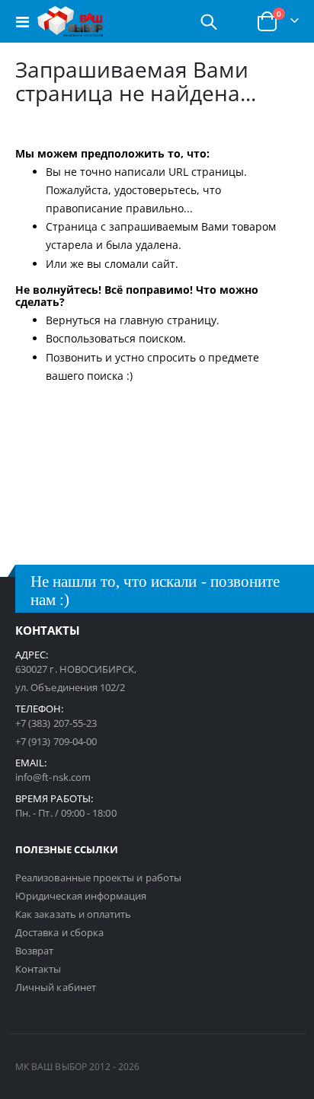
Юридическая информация (80, 896)
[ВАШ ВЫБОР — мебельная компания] (70, 21)
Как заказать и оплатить (73, 914)
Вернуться (73, 320)
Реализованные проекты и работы (98, 877)
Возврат (34, 950)
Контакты (38, 969)
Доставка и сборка (59, 932)
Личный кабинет (55, 987)
